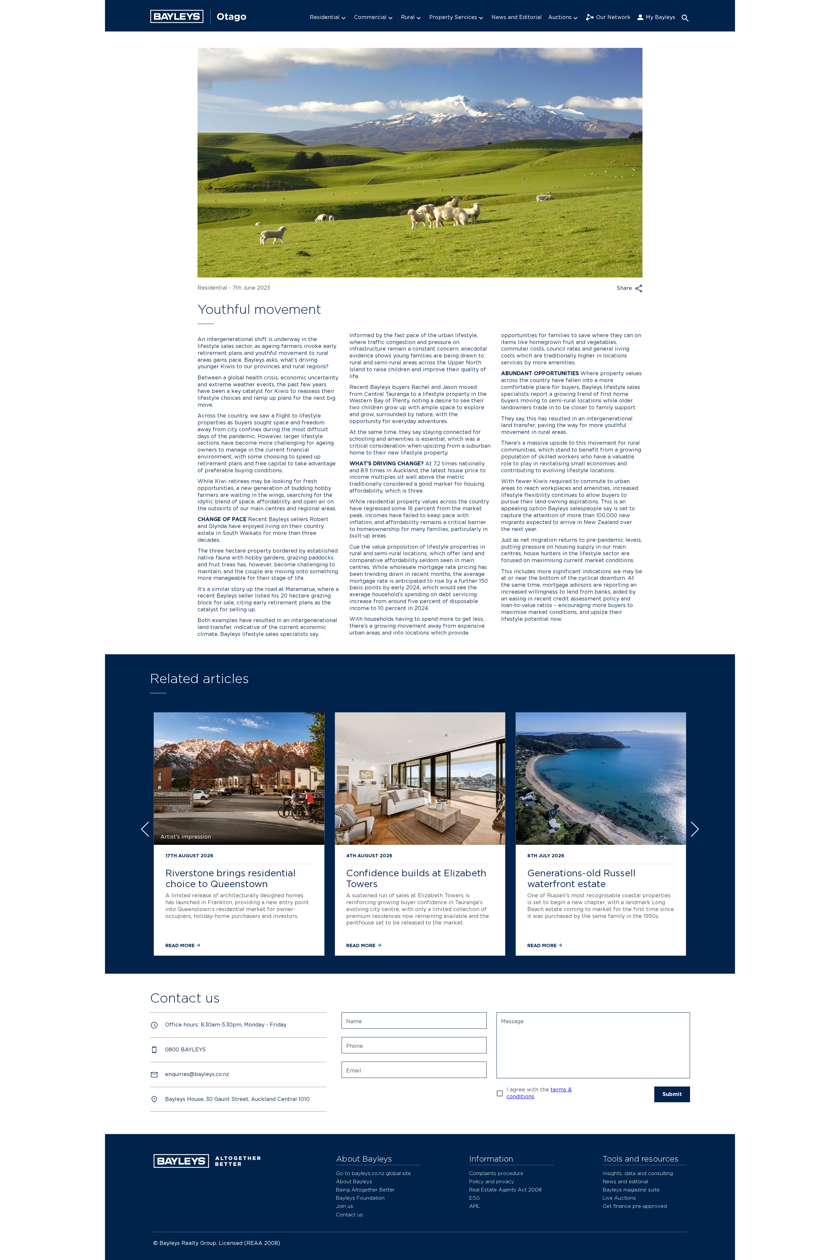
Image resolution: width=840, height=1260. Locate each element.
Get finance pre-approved (635, 1206)
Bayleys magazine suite (631, 1190)
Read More (180, 945)
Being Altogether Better (365, 1190)
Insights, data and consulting (638, 1173)
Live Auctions (619, 1198)
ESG (474, 1198)
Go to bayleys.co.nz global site (373, 1173)
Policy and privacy (491, 1181)
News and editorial (625, 1181)
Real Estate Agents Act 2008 (505, 1190)
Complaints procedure (496, 1173)
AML (474, 1206)
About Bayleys (354, 1181)
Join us (344, 1206)
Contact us (349, 1214)
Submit (672, 1094)
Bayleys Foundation (360, 1198)
